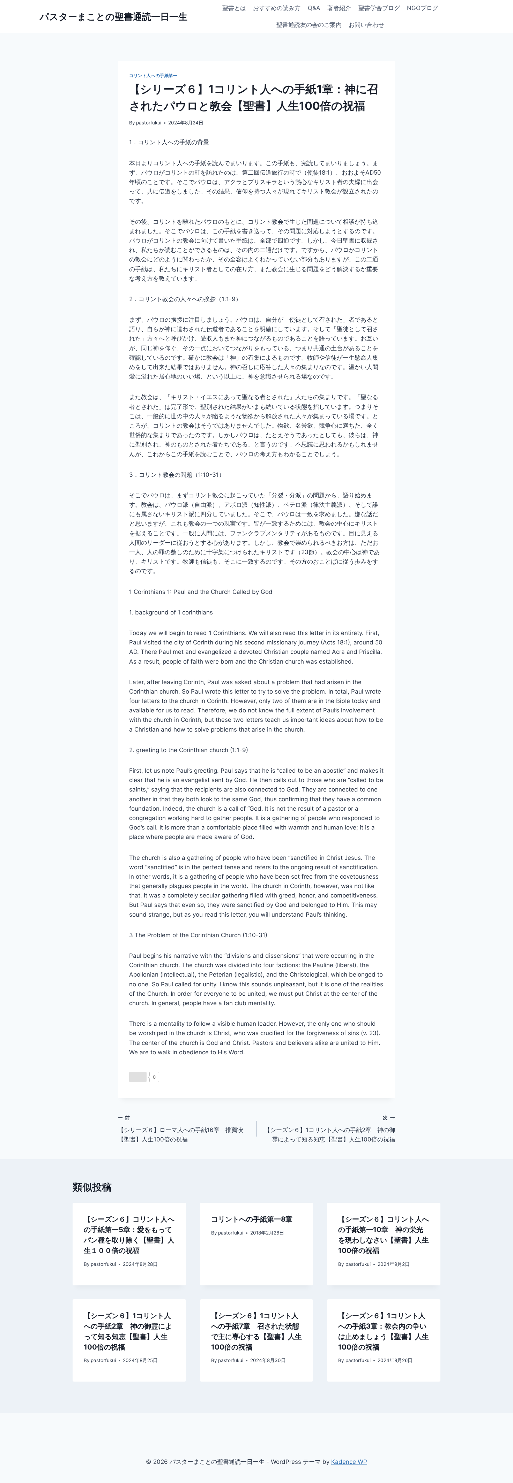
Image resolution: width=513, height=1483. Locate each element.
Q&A (314, 8)
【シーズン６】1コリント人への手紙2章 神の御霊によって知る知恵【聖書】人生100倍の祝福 (329, 1129)
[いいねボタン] (138, 1077)
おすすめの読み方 (276, 8)
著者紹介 (339, 8)
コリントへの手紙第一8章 (251, 1219)
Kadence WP (349, 1461)
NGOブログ (422, 8)
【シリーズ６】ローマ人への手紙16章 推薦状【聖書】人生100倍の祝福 (180, 1129)
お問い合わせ (366, 24)
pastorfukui (148, 122)
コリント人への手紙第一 (153, 75)
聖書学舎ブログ (379, 8)
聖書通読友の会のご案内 (309, 24)
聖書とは (234, 8)
